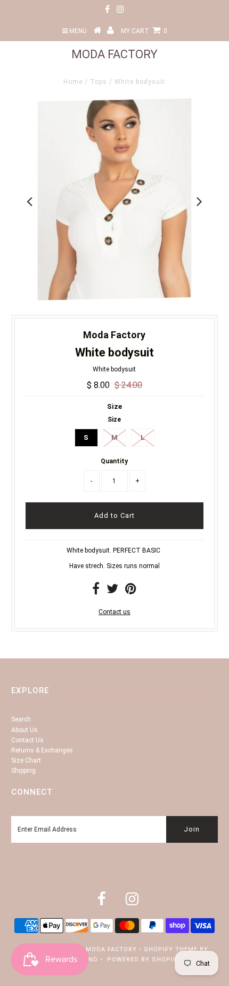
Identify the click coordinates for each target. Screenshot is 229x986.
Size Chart (26, 760)
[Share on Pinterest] (130, 591)
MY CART (144, 31)
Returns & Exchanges (42, 750)
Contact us (114, 612)
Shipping (23, 770)
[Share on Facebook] (96, 591)
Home (73, 82)
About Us (24, 730)
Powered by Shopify (144, 959)
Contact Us (27, 740)
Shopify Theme (171, 949)
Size (114, 406)
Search (21, 719)
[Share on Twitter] (112, 591)
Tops (98, 82)
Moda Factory (114, 54)
